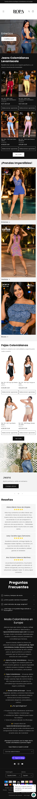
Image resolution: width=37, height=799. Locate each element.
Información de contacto (15, 795)
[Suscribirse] (31, 752)
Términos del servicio (14, 792)
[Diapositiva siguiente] (22, 494)
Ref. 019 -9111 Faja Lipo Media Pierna (9, 383)
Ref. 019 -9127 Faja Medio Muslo (8, 424)
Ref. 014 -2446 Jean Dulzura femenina (27, 140)
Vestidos (4, 279)
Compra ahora (11, 486)
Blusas (3, 337)
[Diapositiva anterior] (15, 494)
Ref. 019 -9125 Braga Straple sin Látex (27, 424)
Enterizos (4, 222)
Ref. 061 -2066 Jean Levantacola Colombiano (26, 99)
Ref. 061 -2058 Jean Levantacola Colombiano (8, 99)
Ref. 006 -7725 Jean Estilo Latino (8, 140)
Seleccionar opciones (10, 108)
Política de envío (25, 792)
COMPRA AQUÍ (9, 39)
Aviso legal (27, 795)
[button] (3, 11)
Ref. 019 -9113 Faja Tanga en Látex (27, 383)
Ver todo (18, 154)
